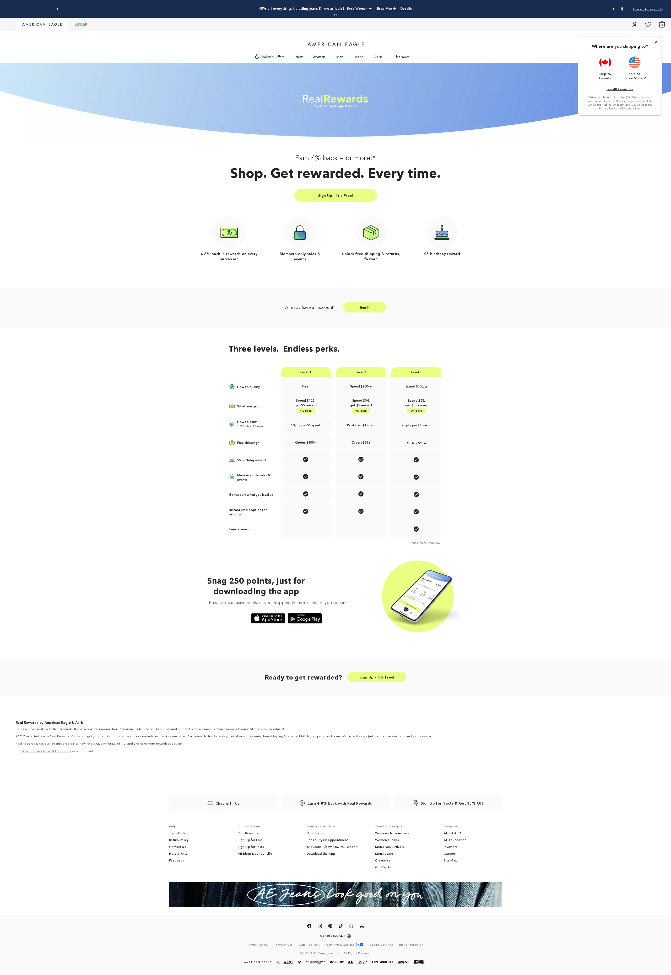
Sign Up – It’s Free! (335, 195)
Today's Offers (273, 56)
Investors (450, 846)
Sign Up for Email (251, 839)
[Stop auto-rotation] (622, 8)
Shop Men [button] (384, 8)
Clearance (401, 56)
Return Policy (178, 839)
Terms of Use (632, 108)
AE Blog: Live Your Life (255, 853)
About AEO (452, 833)
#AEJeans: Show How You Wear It (332, 846)
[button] (334, 14)
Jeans (359, 56)
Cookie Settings (381, 944)
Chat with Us (227, 803)
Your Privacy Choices (339, 944)
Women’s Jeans (387, 839)
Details (406, 8)
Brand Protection (411, 944)
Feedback (176, 860)
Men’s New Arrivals (389, 846)
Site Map (450, 860)
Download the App (321, 853)
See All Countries (620, 89)
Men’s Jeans (384, 853)
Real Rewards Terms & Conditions (46, 750)
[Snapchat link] (351, 927)
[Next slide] (613, 9)
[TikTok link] (341, 927)
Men (340, 56)
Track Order (178, 833)
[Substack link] (362, 927)
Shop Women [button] (357, 8)
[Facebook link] (309, 927)
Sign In (364, 307)
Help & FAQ (178, 853)
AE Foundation (455, 839)
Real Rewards (248, 833)
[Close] (655, 42)
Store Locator (316, 833)
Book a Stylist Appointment (327, 839)
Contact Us (177, 846)
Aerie (378, 56)
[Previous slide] (58, 9)
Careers (450, 853)
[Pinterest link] (330, 927)
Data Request (309, 944)
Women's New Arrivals (392, 833)
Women (319, 56)
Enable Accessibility (648, 9)
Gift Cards (383, 867)
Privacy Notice (608, 108)
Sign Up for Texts (251, 846)
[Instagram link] (320, 927)
